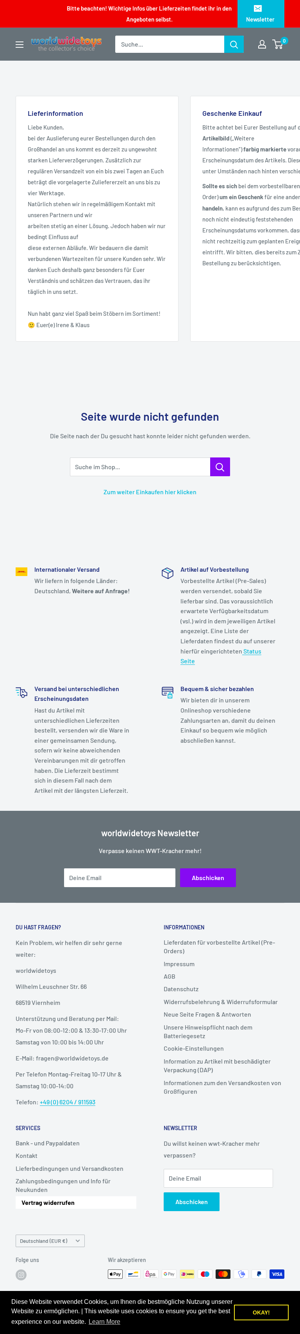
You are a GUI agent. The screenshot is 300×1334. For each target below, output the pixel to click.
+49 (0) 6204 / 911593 (67, 1101)
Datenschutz (181, 988)
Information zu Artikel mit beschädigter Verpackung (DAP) (217, 1065)
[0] (278, 44)
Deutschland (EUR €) (43, 1240)
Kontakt (27, 1155)
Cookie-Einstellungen (194, 1048)
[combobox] (169, 44)
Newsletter (260, 19)
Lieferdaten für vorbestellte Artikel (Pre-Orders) (219, 946)
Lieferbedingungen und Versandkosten (69, 1168)
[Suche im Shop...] (220, 466)
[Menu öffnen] (19, 44)
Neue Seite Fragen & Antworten (207, 1014)
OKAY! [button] (261, 1312)
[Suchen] (234, 44)
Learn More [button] (104, 1321)
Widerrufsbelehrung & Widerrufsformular (221, 1001)
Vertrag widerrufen (48, 1202)
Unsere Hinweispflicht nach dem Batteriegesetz (208, 1031)
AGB (169, 976)
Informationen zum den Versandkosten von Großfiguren (222, 1087)
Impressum (179, 963)
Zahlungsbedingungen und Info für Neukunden (63, 1185)
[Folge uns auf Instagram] (21, 1274)
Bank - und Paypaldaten (48, 1143)
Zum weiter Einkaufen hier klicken (150, 491)
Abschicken (208, 877)
